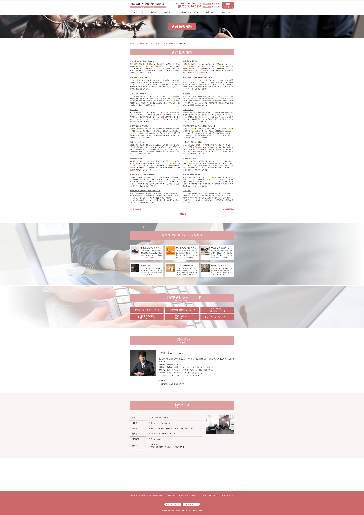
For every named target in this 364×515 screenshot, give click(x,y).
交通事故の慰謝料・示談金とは (194, 142)
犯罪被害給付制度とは (191, 61)
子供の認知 (187, 191)
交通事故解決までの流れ (139, 126)
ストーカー (134, 110)
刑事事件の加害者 (189, 158)
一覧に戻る (182, 214)
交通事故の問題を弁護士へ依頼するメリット (199, 126)
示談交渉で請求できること (139, 142)
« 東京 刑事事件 (135, 209)
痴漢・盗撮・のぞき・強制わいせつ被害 (197, 77)
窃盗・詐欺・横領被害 (138, 94)
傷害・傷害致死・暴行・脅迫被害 (142, 61)
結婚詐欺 (186, 94)
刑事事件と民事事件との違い (193, 174)
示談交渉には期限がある (139, 77)
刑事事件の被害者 (136, 158)
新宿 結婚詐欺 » (228, 209)
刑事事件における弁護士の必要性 (142, 174)
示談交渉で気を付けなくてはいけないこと (145, 191)
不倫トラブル (188, 110)
